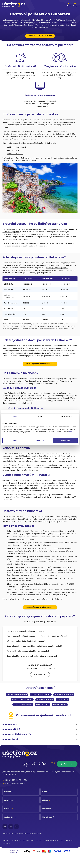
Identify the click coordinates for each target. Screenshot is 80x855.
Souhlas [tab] (14, 416)
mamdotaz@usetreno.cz (15, 783)
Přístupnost (6, 843)
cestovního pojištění (36, 229)
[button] (40, 724)
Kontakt (7, 792)
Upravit (38, 440)
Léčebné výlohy (9, 284)
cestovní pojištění (44, 131)
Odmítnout (15, 440)
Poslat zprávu (41, 674)
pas (13, 395)
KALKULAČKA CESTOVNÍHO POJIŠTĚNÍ (40, 364)
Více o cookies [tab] (66, 416)
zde (70, 432)
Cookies (38, 840)
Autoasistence (9, 308)
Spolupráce (9, 817)
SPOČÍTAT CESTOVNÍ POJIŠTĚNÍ (40, 36)
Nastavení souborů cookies (53, 840)
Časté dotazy (9, 800)
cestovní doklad (8, 383)
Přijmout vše (65, 440)
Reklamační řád (28, 840)
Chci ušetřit (68, 764)
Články (45, 800)
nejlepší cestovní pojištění (15, 243)
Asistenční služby (10, 314)
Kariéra (7, 809)
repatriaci (12, 139)
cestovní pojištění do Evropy (52, 599)
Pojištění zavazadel (10, 303)
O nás (44, 792)
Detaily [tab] (40, 416)
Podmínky (5, 840)
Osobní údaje (16, 840)
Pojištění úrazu (9, 290)
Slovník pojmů (48, 817)
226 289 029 (10, 780)
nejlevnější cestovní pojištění (57, 268)
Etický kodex (69, 840)
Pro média (46, 809)
